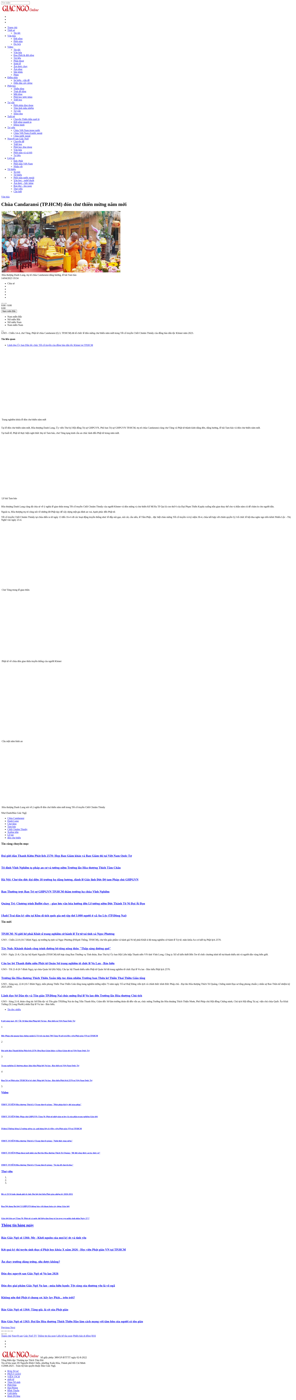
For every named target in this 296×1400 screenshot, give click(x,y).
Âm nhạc (18, 69)
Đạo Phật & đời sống (24, 55)
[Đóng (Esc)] (2, 1331)
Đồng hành (19, 124)
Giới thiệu (12, 1393)
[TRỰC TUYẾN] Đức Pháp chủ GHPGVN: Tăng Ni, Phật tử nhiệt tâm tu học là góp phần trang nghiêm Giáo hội (49, 1116)
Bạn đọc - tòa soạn (23, 186)
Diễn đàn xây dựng (23, 83)
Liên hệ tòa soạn (64, 1335)
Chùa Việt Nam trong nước (27, 130)
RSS (93, 1335)
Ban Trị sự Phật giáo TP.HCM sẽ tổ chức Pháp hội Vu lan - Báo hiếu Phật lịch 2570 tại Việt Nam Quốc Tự (46, 1080)
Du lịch (17, 44)
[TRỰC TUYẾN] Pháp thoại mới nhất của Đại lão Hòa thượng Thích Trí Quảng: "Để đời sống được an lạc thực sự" (50, 1153)
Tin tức (17, 33)
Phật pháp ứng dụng (23, 105)
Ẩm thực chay (20, 66)
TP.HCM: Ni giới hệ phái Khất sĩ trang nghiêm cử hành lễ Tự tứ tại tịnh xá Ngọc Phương (58, 933)
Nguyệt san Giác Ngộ (18, 138)
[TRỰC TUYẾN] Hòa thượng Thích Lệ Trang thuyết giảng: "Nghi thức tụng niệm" (37, 1141)
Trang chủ (12, 27)
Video (10, 47)
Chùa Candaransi (15, 818)
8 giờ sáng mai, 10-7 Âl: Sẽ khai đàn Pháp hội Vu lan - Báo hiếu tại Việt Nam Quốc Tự (38, 1021)
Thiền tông (19, 88)
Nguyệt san (17, 1335)
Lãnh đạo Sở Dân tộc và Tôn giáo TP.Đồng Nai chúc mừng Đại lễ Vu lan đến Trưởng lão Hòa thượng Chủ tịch (71, 995)
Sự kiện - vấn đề (22, 80)
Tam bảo (11, 826)
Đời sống (18, 38)
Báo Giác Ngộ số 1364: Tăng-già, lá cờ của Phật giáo (34, 1309)
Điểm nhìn (12, 77)
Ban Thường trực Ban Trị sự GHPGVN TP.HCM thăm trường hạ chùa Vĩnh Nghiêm (55, 891)
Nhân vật (18, 166)
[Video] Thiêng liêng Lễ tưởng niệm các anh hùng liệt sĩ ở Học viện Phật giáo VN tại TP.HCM (41, 1128)
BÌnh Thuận (13, 1390)
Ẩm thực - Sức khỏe (23, 183)
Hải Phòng (12, 1387)
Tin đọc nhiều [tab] (14, 1009)
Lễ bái (10, 835)
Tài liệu (17, 58)
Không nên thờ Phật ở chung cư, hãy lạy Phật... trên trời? (38, 1297)
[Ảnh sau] (5, 1333)
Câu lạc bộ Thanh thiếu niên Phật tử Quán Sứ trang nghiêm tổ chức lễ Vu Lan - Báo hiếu (58, 963)
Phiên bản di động (82, 1335)
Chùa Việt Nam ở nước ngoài (28, 133)
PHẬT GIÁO (14, 1373)
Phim (16, 74)
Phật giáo (18, 41)
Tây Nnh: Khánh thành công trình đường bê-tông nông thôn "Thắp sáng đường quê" (56, 948)
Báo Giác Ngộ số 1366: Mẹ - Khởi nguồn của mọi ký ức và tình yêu (43, 1237)
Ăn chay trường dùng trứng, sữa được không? (30, 1261)
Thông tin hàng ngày (17, 1225)
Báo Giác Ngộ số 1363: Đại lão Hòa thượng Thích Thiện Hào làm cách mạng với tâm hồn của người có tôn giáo (72, 1321)
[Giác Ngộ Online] (20, 1357)
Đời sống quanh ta (22, 122)
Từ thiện (11, 169)
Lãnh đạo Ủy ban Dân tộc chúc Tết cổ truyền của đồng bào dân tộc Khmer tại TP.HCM (50, 345)
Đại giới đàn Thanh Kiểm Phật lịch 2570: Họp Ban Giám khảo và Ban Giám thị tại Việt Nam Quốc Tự (66, 855)
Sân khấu (18, 72)
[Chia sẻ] (5, 1331)
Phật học (11, 86)
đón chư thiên (14, 837)
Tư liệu (17, 155)
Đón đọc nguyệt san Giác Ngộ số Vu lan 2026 (29, 1273)
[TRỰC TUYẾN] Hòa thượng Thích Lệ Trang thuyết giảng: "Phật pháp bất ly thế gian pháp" (41, 1104)
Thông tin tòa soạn (47, 1335)
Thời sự (11, 30)
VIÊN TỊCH (13, 1376)
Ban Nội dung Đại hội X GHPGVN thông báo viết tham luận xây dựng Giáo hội (35, 1206)
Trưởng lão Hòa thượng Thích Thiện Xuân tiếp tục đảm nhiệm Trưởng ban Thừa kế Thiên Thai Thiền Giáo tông (73, 978)
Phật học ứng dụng (23, 147)
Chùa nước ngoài (22, 136)
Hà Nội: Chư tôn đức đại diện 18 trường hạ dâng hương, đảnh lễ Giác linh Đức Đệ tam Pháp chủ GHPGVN (69, 879)
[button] (5, 1327)
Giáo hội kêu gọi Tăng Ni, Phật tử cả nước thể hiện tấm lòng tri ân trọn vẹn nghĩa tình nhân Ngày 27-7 (45, 1218)
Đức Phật (18, 161)
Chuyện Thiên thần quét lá (26, 119)
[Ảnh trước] (2, 1333)
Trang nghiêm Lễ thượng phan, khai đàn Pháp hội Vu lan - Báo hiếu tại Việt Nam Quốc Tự (40, 1065)
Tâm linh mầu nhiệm (24, 108)
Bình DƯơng (13, 1396)
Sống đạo (18, 113)
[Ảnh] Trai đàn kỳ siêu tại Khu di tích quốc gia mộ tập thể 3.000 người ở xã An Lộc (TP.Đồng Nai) (63, 915)
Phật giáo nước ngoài (24, 177)
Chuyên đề (19, 141)
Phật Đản (11, 1385)
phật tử (10, 1379)
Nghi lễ (17, 63)
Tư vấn (10, 102)
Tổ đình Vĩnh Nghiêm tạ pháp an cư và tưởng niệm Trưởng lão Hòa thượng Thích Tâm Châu (61, 867)
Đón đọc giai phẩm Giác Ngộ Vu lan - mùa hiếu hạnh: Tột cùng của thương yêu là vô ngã (58, 1285)
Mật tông (18, 94)
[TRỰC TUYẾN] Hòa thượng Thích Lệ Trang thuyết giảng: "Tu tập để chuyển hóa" (37, 1165)
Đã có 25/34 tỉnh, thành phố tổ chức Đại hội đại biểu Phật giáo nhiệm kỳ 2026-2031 (37, 1194)
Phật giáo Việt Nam (23, 163)
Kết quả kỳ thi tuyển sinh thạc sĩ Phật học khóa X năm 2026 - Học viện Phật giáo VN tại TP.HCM (63, 1249)
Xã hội (17, 172)
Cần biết (18, 191)
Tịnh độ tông (20, 91)
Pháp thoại (19, 60)
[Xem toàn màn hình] (8, 1331)
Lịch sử (11, 158)
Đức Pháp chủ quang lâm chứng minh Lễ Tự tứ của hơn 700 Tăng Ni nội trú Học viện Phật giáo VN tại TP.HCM (49, 1036)
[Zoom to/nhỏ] (11, 1331)
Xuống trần (12, 832)
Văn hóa (11, 35)
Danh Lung (13, 821)
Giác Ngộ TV (30, 1335)
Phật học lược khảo (23, 97)
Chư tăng (11, 823)
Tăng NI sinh (13, 1382)
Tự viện (11, 127)
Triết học (18, 99)
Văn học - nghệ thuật (24, 180)
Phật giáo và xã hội (23, 152)
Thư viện (18, 188)
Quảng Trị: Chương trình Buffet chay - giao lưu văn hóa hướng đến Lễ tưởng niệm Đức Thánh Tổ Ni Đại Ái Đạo (73, 903)
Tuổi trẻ (11, 116)
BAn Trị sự (12, 1371)
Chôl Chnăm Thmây (17, 829)
